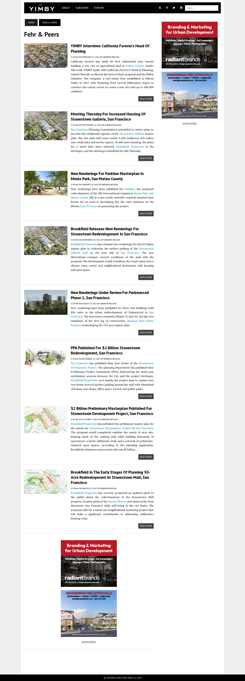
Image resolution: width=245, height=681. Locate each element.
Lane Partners (89, 206)
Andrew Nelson (111, 57)
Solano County (135, 66)
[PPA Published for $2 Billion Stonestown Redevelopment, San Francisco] (46, 367)
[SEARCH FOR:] (201, 7)
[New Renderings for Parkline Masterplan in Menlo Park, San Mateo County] (46, 193)
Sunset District (117, 501)
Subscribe (82, 7)
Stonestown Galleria (132, 134)
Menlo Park (141, 193)
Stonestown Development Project (110, 428)
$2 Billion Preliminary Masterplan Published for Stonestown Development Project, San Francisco (112, 411)
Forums (99, 7)
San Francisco (79, 129)
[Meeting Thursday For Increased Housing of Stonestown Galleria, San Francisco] (46, 138)
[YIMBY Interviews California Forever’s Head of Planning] (46, 65)
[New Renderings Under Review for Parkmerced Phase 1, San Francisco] (46, 312)
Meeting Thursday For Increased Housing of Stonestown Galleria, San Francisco (108, 116)
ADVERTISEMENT (89, 642)
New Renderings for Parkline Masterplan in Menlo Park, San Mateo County (107, 176)
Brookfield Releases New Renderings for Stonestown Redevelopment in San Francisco (109, 231)
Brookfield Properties (130, 146)
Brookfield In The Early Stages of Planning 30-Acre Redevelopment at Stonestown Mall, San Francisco (110, 477)
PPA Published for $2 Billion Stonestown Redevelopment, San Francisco (105, 350)
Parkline (130, 189)
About (66, 7)
